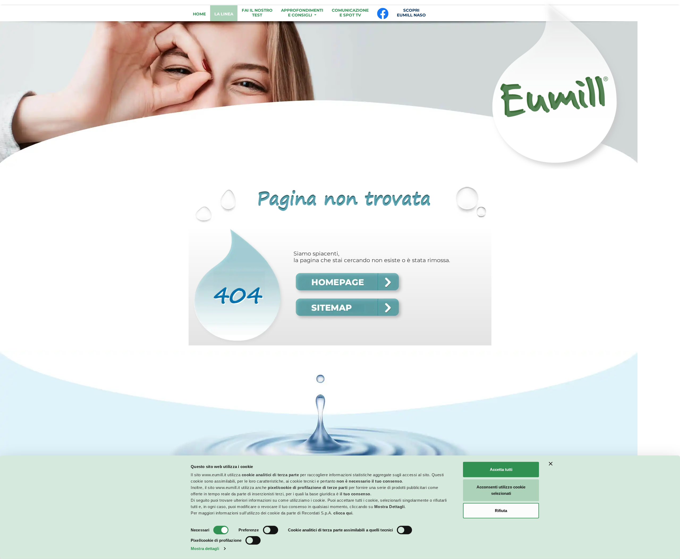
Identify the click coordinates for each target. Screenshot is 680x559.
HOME (199, 13)
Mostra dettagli (205, 548)
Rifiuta (501, 510)
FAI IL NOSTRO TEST (257, 13)
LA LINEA (223, 13)
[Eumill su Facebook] (383, 13)
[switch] (270, 530)
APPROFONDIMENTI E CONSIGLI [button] (302, 13)
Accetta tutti (501, 469)
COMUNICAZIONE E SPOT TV (350, 13)
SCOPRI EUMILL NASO (411, 13)
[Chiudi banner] (550, 464)
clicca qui (342, 513)
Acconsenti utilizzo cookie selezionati (501, 489)
